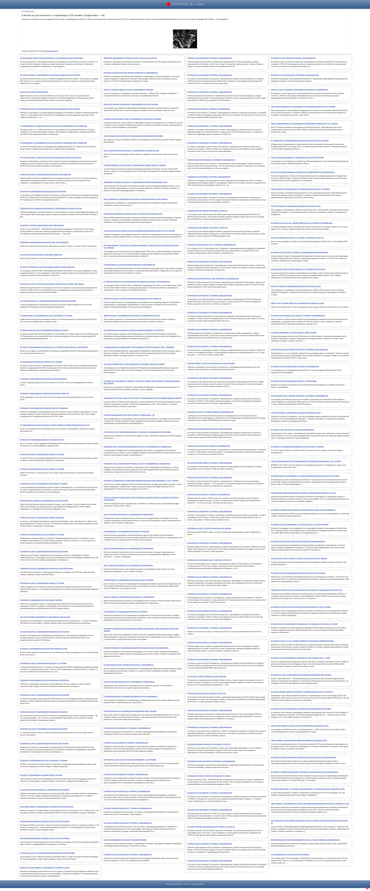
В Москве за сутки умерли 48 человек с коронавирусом (209, 262)
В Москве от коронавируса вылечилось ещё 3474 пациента (44, 408)
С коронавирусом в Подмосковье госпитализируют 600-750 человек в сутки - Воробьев (139, 347)
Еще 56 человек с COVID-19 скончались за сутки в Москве (211, 363)
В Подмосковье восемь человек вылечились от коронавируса (128, 665)
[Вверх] (367, 888)
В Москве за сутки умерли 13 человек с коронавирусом (209, 727)
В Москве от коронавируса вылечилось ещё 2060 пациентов (44, 393)
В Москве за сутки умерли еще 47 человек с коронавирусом (211, 245)
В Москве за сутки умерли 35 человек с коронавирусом (209, 395)
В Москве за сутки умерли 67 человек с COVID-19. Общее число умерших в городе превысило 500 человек (142, 382)
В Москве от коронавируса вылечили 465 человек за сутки (43, 649)
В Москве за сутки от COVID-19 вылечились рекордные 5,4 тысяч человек (301, 607)
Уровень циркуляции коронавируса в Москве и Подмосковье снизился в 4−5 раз (303, 493)
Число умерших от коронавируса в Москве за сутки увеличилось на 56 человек (136, 199)
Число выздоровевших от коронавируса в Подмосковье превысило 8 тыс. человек (304, 124)
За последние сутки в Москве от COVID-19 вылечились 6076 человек (299, 558)
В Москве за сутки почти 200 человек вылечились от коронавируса (131, 73)
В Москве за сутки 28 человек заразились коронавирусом (210, 412)
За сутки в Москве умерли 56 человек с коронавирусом (209, 463)
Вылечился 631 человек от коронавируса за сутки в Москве (44, 501)
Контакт (186, 884)
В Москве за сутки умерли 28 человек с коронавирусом (209, 810)
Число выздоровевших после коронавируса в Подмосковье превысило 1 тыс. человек (306, 461)
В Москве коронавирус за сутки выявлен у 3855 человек (293, 332)
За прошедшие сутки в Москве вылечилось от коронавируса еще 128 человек (51, 58)
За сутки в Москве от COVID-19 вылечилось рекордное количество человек (50, 157)
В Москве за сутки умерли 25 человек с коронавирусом (209, 543)
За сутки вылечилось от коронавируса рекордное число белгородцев (48, 301)
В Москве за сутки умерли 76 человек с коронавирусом (209, 861)
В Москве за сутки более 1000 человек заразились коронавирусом (298, 541)
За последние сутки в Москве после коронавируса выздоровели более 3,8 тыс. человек (139, 231)
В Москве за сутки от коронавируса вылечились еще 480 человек (46, 568)
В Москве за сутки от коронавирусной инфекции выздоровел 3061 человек (301, 675)
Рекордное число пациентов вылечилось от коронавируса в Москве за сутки (51, 208)
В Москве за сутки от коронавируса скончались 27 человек (43, 484)
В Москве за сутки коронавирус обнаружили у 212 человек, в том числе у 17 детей (304, 624)
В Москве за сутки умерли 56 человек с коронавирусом (209, 75)
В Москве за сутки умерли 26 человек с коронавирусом (209, 329)
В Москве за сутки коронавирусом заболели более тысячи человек (298, 573)
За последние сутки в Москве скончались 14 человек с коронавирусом (299, 396)
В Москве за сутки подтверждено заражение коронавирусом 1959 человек (301, 709)
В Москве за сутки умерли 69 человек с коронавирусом (209, 312)
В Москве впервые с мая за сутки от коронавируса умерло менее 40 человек (135, 165)
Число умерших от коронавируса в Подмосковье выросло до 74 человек (300, 189)
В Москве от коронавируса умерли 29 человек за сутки (42, 440)
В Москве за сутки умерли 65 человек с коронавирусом (293, 58)
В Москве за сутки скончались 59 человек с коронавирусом (211, 761)
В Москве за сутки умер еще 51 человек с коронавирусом (127, 791)
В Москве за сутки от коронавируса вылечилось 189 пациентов (45, 174)
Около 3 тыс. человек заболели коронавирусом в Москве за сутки (297, 303)
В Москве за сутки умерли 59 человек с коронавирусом (209, 659)
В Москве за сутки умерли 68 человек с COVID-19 (207, 211)
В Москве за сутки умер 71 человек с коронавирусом (208, 109)
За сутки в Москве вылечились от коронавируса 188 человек (44, 790)
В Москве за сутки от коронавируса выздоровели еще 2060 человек (47, 853)
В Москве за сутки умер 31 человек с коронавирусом (208, 446)
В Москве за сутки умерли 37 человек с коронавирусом (209, 844)
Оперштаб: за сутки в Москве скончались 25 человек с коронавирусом (299, 349)
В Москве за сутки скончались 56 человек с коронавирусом (127, 854)
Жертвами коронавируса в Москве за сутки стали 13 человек (44, 838)
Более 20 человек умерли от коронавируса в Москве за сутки (45, 868)
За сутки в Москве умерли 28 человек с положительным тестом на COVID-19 (302, 692)
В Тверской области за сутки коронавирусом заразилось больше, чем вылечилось (137, 282)
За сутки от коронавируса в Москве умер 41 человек (41, 775)
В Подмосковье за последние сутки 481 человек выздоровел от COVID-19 (134, 330)
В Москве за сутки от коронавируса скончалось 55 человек (43, 729)
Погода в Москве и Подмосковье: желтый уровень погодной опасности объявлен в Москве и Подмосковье (141, 499)
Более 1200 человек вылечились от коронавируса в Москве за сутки (131, 151)
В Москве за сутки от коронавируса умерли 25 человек (42, 454)
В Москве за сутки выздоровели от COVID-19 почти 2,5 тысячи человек (299, 524)
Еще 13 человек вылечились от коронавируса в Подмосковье (128, 514)
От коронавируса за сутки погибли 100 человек (290, 854)
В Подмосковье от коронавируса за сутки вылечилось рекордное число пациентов (53, 143)
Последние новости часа (174, 884)
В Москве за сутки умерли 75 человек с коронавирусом (209, 295)
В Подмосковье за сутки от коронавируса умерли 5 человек (44, 330)
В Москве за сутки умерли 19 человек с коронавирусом (209, 92)
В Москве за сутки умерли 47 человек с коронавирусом (209, 126)
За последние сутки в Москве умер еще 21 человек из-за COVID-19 (298, 269)
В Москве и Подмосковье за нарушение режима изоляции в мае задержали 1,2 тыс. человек (141, 480)
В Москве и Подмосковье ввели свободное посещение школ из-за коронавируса (303, 757)
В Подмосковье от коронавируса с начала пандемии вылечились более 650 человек (305, 476)
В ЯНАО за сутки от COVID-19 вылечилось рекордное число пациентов (132, 299)
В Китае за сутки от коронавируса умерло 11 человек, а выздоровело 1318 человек (137, 432)
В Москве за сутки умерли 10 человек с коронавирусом (209, 577)
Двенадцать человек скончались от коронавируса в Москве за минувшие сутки (135, 182)
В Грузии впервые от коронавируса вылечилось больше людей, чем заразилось (136, 648)
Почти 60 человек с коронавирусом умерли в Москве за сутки (295, 206)
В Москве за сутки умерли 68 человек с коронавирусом (209, 429)
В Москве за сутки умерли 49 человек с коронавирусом (126, 743)
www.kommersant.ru (51, 51)
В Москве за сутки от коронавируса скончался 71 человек (43, 663)
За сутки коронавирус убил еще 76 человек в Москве (125, 840)
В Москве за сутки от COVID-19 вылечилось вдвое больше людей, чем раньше (52, 284)
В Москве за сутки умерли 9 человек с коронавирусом (209, 177)
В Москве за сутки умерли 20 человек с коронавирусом (209, 378)
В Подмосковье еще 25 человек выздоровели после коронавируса (131, 696)
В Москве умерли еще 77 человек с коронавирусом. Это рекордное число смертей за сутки (308, 789)
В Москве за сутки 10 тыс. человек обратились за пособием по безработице (301, 223)
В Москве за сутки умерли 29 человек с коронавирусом (209, 477)
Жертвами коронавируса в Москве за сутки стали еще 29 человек (130, 58)
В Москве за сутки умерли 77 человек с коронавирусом (209, 346)
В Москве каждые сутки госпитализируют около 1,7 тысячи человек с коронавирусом (305, 840)
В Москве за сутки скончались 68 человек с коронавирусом (295, 75)
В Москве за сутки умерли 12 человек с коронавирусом (209, 511)
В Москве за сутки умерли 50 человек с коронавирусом (209, 194)
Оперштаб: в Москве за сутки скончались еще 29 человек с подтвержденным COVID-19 (306, 590)
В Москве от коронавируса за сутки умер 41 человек (41, 600)
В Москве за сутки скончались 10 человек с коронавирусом (211, 160)
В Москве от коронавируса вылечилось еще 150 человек (43, 191)
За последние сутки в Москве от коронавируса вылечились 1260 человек (133, 136)
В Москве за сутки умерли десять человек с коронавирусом (295, 366)
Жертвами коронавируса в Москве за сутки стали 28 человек (44, 821)
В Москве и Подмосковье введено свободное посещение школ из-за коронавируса (304, 772)
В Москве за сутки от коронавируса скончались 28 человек (43, 712)
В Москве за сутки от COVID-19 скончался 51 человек (209, 776)
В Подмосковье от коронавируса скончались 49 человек (126, 531)
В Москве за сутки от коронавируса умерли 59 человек (42, 518)
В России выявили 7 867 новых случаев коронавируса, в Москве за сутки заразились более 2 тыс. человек (141, 246)
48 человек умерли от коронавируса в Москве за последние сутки (46, 807)
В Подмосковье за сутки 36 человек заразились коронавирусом (129, 265)
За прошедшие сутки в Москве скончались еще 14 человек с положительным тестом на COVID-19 (309, 822)
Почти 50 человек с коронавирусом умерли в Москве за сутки (295, 413)
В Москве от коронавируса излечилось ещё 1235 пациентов (44, 242)
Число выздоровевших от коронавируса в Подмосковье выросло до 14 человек (303, 107)
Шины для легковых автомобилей (34, 92)
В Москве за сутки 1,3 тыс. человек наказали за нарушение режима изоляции (302, 641)
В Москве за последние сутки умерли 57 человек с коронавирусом (298, 316)
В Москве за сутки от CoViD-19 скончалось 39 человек (209, 528)
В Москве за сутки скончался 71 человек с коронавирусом (127, 728)
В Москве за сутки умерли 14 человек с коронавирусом (209, 594)
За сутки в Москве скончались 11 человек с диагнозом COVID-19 (297, 238)
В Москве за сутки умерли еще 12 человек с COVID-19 (209, 560)
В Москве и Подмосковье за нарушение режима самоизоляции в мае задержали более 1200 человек (141, 630)
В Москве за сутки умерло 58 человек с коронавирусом (209, 143)
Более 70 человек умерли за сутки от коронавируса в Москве (128, 90)
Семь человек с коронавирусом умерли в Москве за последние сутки (299, 740)
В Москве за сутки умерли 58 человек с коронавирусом (209, 611)
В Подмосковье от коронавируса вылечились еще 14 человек (128, 580)
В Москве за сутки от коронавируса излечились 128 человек (44, 743)
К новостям (200, 4)
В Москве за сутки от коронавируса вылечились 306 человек (44, 695)
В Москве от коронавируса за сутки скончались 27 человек (43, 760)
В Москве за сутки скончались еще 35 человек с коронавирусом (213, 278)
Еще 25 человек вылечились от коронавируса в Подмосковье (128, 548)
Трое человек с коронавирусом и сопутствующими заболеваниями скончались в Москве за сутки (310, 804)
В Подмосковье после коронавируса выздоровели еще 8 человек (130, 711)
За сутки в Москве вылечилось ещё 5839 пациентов (41, 255)
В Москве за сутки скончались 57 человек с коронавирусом (127, 808)
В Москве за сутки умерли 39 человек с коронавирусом (209, 58)
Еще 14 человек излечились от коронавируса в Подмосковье (128, 565)
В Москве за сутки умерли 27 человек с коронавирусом (209, 793)
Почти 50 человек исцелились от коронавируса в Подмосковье (129, 682)
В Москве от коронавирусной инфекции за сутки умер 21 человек (297, 447)
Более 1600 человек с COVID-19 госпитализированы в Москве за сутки (299, 726)
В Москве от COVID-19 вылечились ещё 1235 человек (42, 225)
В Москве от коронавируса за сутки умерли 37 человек (42, 469)
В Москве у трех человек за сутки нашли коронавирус (292, 430)
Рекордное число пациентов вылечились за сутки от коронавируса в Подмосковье (137, 464)
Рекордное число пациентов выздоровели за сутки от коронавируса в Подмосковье (137, 447)
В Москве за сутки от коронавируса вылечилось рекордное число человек (50, 109)
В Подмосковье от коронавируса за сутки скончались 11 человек (46, 316)
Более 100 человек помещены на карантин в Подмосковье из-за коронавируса (303, 172)
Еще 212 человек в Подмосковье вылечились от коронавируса (129, 597)
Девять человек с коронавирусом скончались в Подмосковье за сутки (132, 316)
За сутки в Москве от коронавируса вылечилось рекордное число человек (50, 75)
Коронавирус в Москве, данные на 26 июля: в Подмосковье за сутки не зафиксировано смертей (142, 398)
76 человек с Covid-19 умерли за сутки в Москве (206, 676)
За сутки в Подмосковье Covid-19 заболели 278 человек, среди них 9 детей (134, 364)
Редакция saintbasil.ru (197, 884)
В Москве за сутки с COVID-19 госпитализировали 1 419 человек (130, 760)
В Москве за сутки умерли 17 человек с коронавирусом (209, 628)
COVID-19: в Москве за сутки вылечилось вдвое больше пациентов (47, 267)
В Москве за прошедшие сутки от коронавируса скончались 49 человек (132, 119)
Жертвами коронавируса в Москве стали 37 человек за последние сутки (133, 214)
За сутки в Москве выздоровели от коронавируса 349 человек (45, 617)
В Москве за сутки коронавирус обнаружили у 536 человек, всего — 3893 (300, 658)
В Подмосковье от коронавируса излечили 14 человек (125, 612)
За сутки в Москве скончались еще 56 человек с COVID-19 (211, 827)
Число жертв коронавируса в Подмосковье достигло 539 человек (297, 157)
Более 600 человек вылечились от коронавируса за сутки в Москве (131, 104)
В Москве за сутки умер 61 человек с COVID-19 (206, 693)
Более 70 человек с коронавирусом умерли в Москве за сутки (296, 286)
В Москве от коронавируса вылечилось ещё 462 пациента (43, 379)
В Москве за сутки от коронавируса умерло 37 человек (42, 583)
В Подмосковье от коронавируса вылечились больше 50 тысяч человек (300, 140)
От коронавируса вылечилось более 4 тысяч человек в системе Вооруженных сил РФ (54, 425)
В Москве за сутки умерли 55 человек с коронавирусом (126, 774)
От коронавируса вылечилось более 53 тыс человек (41, 362)
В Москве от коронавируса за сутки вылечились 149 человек (44, 680)
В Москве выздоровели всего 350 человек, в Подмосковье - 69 (129, 415)
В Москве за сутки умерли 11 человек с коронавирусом (209, 642)
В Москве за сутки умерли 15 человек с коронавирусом (209, 710)
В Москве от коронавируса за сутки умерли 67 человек (42, 534)
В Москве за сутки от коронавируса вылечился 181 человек (44, 551)
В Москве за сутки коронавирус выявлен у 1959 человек (293, 381)
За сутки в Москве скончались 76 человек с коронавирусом (127, 823)
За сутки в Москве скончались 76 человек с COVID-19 (209, 744)
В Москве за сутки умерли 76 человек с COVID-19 (207, 228)
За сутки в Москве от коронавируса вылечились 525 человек (44, 632)
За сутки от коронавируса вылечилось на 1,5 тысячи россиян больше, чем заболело (54, 347)
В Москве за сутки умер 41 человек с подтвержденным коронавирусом (299, 252)
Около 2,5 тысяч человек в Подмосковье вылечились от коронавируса (299, 90)
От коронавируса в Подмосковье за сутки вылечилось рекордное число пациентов (53, 126)
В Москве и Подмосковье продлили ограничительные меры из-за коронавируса (303, 510)
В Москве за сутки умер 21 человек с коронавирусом (208, 494)
